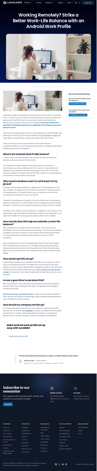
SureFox (24, 440)
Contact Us (7, 431)
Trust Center (7, 434)
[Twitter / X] (59, 464)
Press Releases (83, 428)
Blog (42, 433)
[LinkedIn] (56, 464)
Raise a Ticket (63, 446)
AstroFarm (25, 446)
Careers (5, 448)
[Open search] (76, 3)
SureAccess (25, 431)
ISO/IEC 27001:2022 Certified (84, 464)
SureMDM (28, 311)
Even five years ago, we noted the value (18, 294)
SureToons (44, 445)
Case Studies (45, 439)
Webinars (62, 443)
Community (63, 440)
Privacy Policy (7, 437)
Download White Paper (77, 104)
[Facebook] (66, 464)
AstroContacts (26, 449)
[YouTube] (63, 464)
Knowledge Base (64, 434)
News (80, 434)
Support (62, 428)
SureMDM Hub (26, 434)
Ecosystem (44, 451)
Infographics (45, 442)
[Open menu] (79, 3)
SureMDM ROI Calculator (78, 115)
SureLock (25, 437)
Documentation (64, 431)
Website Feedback (65, 449)
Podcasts (44, 448)
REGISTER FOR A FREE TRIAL (18, 336)
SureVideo (25, 443)
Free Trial (88, 3)
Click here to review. (39, 463)
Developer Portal (64, 437)
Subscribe (7, 404)
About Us (6, 428)
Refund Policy (7, 445)
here (48, 135)
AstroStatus (25, 452)
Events (80, 431)
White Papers (45, 436)
